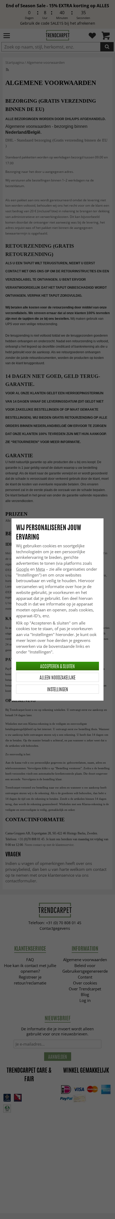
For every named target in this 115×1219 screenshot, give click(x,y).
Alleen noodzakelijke (57, 677)
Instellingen (57, 689)
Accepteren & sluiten (57, 666)
